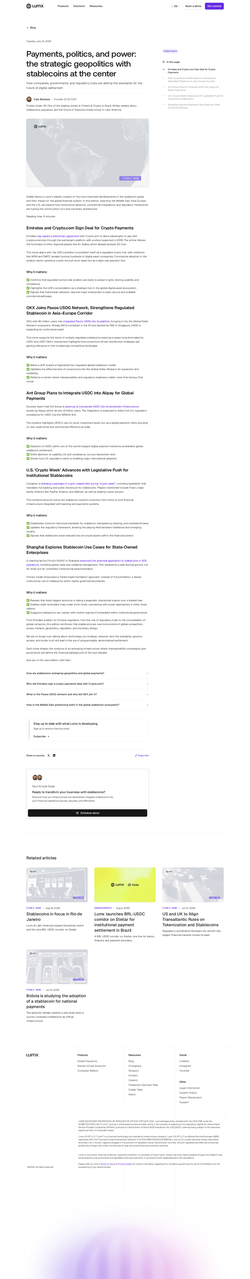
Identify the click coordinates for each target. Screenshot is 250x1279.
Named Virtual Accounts (91, 1065)
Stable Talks (135, 1089)
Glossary (133, 1070)
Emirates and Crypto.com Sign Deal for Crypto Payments (79, 228)
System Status (188, 1092)
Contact (133, 1075)
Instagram (185, 1065)
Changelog (134, 1065)
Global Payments (87, 1061)
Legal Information (189, 1088)
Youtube (184, 1070)
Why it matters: (36, 272)
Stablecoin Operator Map (143, 1084)
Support (184, 1102)
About (132, 1094)
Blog (131, 1061)
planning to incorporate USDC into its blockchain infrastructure (102, 406)
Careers (133, 1080)
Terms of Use (106, 1164)
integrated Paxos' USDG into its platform (86, 321)
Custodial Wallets (87, 1070)
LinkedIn (184, 1061)
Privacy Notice (125, 1164)
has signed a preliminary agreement (58, 236)
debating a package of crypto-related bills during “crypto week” (78, 483)
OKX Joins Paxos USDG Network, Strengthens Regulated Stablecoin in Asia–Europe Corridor (80, 310)
